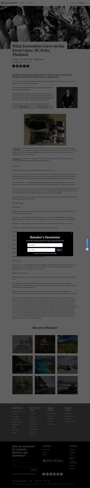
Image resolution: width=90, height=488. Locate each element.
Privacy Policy (53, 253)
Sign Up (59, 250)
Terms (47, 253)
